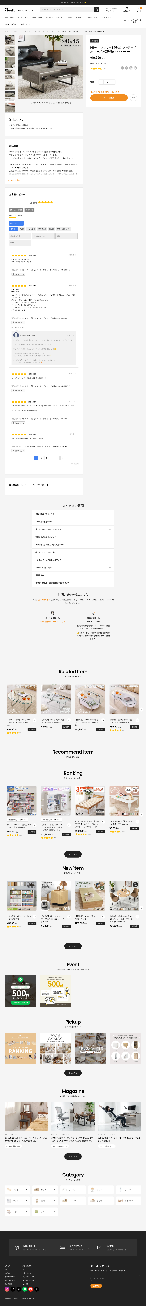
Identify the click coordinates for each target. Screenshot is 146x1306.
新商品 (70, 18)
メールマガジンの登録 (134, 21)
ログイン (25, 1269)
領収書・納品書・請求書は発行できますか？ (52, 583)
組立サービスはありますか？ (46, 552)
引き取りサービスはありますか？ (48, 560)
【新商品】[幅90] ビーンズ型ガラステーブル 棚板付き (121, 721)
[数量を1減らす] (101, 82)
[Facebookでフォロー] (24, 1289)
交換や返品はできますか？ (45, 537)
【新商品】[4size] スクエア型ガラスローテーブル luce (52, 721)
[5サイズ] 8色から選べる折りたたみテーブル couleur (121, 822)
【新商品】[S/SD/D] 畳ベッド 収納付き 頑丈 (86, 917)
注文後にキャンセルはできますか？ (49, 529)
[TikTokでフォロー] (12, 1289)
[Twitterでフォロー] (36, 1289)
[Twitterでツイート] (131, 68)
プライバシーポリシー (30, 1277)
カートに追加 (109, 98)
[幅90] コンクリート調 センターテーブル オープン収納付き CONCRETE (43, 270)
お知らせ (8, 1266)
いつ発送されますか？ (44, 522)
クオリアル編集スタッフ (13, 1146)
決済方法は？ (40, 575)
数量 (92, 82)
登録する (96, 1286)
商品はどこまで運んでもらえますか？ (50, 545)
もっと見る (73, 854)
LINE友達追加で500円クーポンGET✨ (73, 2)
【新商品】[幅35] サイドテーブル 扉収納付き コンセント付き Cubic (53, 919)
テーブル (23, 31)
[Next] (141, 709)
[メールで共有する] (135, 68)
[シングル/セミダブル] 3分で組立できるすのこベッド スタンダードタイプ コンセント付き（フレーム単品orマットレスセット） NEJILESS (87, 824)
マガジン (8, 1273)
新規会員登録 (27, 1266)
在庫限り (79, 18)
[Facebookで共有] (122, 68)
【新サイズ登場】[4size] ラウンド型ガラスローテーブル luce (18, 722)
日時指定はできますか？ (44, 514)
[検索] (96, 9)
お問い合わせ (26, 24)
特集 (6, 1269)
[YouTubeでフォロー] (30, 1289)
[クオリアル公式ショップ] (19, 9)
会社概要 (25, 1284)
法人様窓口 (8, 1284)
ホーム (6, 31)
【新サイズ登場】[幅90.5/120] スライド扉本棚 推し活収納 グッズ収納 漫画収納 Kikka (53, 827)
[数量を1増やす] (113, 82)
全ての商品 (14, 31)
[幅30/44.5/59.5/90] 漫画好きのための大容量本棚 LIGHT (19, 826)
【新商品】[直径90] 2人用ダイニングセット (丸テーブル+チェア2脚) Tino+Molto (121, 919)
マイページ (110, 11)
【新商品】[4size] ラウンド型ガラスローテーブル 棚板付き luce (86, 722)
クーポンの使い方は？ (44, 568)
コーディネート (37, 18)
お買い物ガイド (10, 1280)
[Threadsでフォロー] (18, 1289)
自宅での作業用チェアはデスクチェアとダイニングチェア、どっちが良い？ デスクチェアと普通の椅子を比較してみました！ (72, 1140)
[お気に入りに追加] (133, 98)
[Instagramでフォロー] (7, 1289)
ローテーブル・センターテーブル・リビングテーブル (44, 31)
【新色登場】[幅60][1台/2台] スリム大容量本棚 (19, 917)
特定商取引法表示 (28, 1280)
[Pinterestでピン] (126, 68)
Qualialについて (10, 1277)
